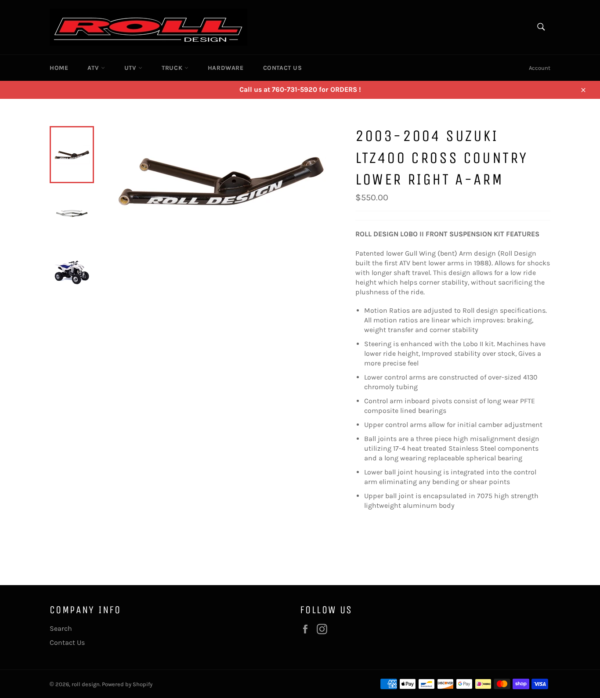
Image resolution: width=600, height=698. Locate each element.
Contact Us (282, 68)
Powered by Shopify (127, 684)
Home (59, 68)
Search (61, 628)
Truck (173, 68)
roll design (86, 684)
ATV (94, 68)
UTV (131, 68)
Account (539, 68)
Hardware (226, 68)
